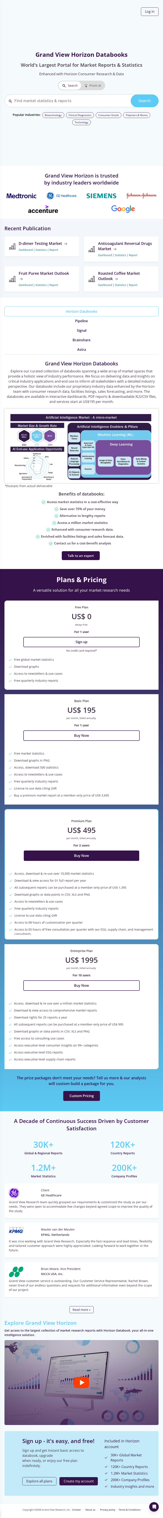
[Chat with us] (154, 1507)
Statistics (41, 250)
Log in (150, 11)
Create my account (79, 1481)
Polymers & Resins (137, 115)
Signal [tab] (81, 330)
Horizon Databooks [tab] (81, 311)
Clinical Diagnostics (80, 115)
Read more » (81, 1310)
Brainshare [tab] (81, 340)
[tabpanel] (81, 460)
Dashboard (26, 250)
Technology (81, 122)
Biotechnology (53, 115)
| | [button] (38, 250)
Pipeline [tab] (81, 321)
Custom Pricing (81, 1095)
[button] (81, 1382)
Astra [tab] (81, 349)
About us (90, 1509)
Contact (76, 1509)
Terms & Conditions (130, 1509)
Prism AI (95, 85)
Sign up (81, 642)
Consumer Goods (108, 115)
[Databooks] (81, 445)
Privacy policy (107, 1509)
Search (73, 85)
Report (53, 250)
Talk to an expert (81, 556)
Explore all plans (39, 1481)
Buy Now (81, 735)
